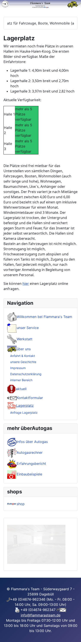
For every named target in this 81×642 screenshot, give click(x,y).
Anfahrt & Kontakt (22, 356)
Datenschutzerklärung (25, 374)
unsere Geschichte (23, 362)
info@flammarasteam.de (40, 615)
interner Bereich (21, 380)
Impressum (18, 368)
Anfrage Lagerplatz (24, 412)
